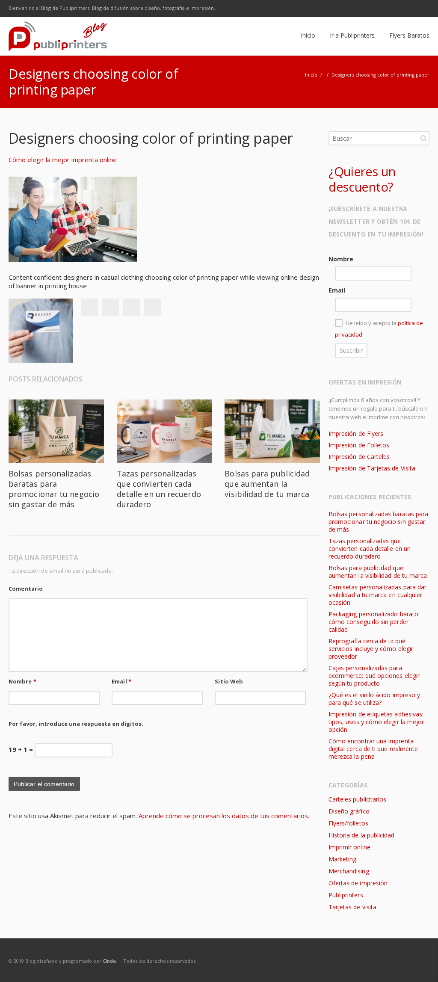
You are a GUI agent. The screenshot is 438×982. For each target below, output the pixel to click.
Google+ (131, 307)
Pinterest (152, 307)
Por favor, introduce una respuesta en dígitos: (76, 724)
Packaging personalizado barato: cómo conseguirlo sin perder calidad (374, 621)
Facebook (349, 8)
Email (121, 681)
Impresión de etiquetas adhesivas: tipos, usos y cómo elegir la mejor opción (376, 722)
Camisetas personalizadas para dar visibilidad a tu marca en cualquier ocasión (377, 594)
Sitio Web (229, 681)
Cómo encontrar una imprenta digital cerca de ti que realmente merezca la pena (373, 748)
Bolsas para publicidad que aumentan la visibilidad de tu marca (267, 483)
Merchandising (348, 871)
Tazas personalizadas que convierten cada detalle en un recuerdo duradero (159, 488)
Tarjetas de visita (352, 907)
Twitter (367, 8)
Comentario (26, 588)
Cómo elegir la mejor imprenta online (63, 159)
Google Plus (385, 8)
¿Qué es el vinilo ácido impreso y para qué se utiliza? (374, 699)
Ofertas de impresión (358, 883)
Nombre (22, 681)
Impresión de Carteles (359, 457)
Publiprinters (345, 895)
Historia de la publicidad (361, 835)
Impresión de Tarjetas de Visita (371, 468)
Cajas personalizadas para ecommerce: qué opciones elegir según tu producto (374, 675)
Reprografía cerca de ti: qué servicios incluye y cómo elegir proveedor (370, 648)
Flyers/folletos (348, 823)
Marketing (342, 859)
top (420, 964)
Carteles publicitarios (357, 799)
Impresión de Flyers (355, 433)
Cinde (109, 961)
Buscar (423, 138)
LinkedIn (402, 8)
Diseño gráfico (349, 811)
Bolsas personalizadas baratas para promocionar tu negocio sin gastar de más (54, 488)
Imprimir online (349, 847)
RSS (420, 8)
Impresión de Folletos (358, 445)
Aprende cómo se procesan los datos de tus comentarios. (224, 815)
